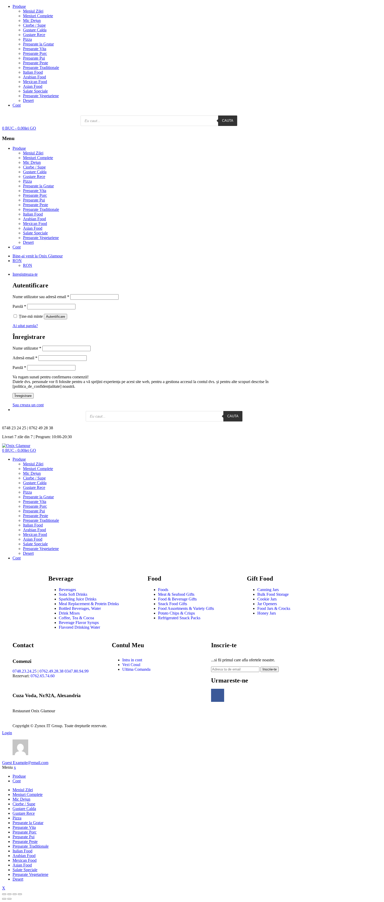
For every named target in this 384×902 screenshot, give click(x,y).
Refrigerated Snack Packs (179, 618)
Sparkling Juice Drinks (77, 599)
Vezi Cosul (131, 664)
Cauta (227, 121)
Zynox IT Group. (48, 726)
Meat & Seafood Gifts (176, 594)
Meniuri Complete (38, 16)
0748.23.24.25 (25, 671)
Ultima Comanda (136, 669)
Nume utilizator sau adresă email (41, 296)
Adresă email (25, 358)
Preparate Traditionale (41, 67)
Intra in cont (132, 660)
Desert (28, 100)
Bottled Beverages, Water (80, 608)
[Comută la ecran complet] (15, 894)
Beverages (67, 589)
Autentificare (55, 317)
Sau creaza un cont (28, 405)
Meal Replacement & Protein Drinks (89, 604)
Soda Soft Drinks (73, 594)
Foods (163, 589)
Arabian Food (34, 77)
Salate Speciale (35, 91)
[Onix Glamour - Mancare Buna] (16, 445)
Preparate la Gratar (38, 44)
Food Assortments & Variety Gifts (186, 608)
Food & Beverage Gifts (177, 599)
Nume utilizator (27, 348)
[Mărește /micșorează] (20, 894)
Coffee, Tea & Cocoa (76, 618)
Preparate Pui (34, 58)
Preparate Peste (35, 63)
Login (7, 733)
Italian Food (33, 72)
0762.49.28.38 (51, 671)
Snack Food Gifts (172, 604)
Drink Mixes (69, 613)
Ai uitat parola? (25, 325)
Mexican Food (35, 81)
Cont (17, 105)
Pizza (27, 39)
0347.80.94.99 (77, 671)
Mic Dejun (32, 20)
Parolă (19, 306)
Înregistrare (23, 396)
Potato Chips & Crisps (176, 613)
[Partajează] (9, 894)
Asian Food (32, 86)
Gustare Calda (34, 30)
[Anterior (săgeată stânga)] (4, 899)
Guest (25, 762)
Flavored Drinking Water (79, 627)
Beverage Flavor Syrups (79, 622)
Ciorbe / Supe (34, 25)
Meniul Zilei (33, 11)
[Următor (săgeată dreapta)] (9, 899)
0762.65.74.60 (43, 676)
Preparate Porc (35, 53)
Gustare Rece (34, 34)
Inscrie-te (270, 669)
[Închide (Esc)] (4, 894)
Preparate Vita (34, 49)
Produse (19, 6)
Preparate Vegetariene (41, 96)
